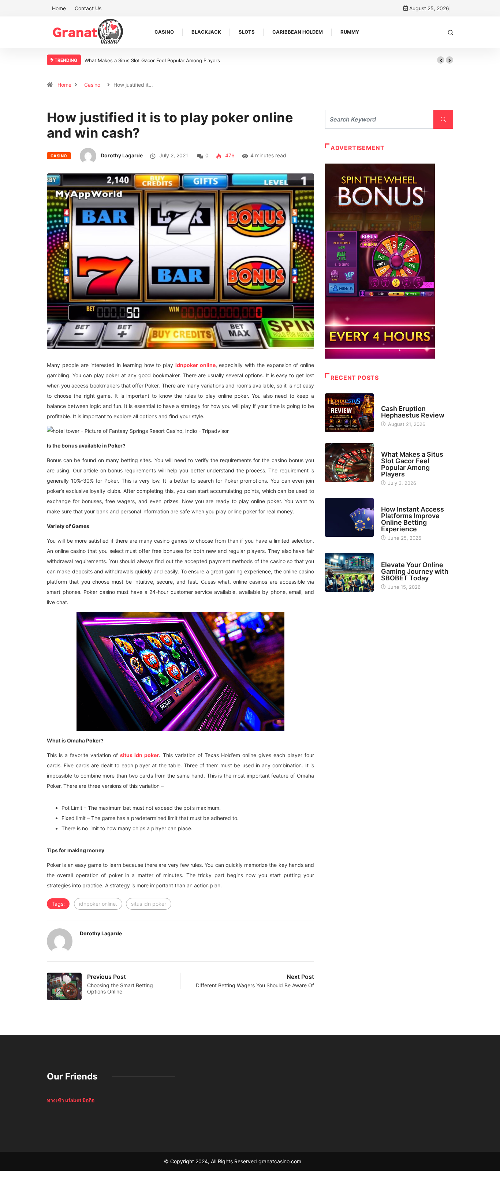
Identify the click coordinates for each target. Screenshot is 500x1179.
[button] (440, 60)
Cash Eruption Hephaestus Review (412, 412)
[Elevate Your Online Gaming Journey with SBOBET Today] (349, 572)
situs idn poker (148, 904)
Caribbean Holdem (297, 32)
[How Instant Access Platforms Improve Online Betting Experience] (349, 517)
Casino (164, 32)
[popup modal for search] (450, 32)
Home (59, 8)
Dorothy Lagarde (122, 155)
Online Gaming (398, 558)
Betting (390, 502)
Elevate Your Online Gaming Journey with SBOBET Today (414, 571)
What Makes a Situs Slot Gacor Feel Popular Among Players (152, 60)
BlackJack (206, 32)
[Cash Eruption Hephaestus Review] (349, 412)
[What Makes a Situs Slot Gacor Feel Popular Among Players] (349, 462)
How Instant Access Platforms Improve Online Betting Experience (412, 519)
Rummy (349, 32)
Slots (247, 32)
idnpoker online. (98, 904)
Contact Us (88, 8)
